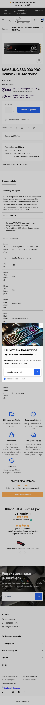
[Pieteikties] (37, 372)
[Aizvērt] (40, 325)
